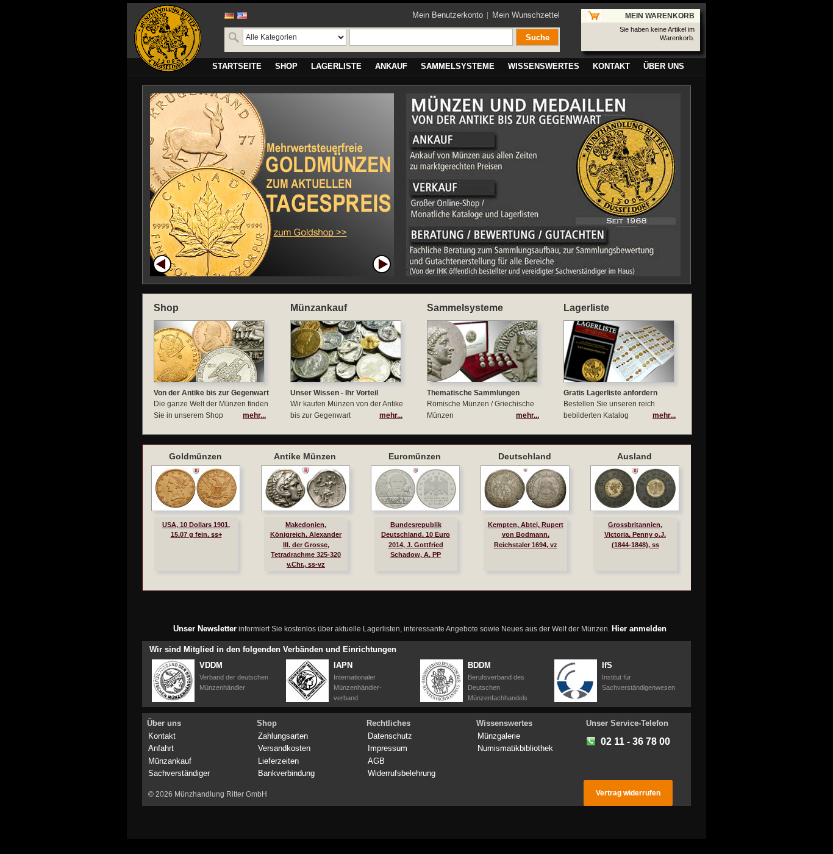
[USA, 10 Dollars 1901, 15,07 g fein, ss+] (195, 488)
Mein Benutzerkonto (447, 15)
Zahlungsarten (283, 736)
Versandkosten (284, 748)
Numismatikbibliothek (515, 748)
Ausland (634, 456)
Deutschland (524, 456)
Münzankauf (169, 761)
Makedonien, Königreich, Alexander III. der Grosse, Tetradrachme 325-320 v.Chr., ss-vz (305, 544)
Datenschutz (390, 736)
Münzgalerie (498, 736)
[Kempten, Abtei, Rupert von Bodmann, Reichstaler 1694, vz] (525, 488)
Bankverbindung (286, 773)
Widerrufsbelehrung (401, 773)
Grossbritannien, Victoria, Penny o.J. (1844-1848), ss (635, 534)
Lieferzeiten (278, 761)
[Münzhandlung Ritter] (167, 38)
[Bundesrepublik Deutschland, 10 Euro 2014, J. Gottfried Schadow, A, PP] (415, 488)
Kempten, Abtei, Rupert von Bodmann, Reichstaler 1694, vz (525, 534)
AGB (376, 761)
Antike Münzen (305, 456)
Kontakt (162, 736)
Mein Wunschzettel (526, 15)
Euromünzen (414, 456)
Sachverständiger (179, 773)
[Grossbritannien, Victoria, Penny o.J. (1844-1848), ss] (634, 488)
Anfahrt (161, 748)
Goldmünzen (195, 456)
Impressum (387, 748)
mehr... (254, 415)
